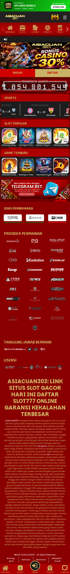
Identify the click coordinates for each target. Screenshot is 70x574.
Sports (48, 32)
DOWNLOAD (58, 7)
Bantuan (26, 559)
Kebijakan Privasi (57, 560)
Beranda (10, 32)
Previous (2, 29)
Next (66, 29)
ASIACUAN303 (11, 420)
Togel (60, 32)
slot (48, 454)
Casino (35, 32)
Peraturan (41, 559)
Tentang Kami (11, 560)
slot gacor (42, 446)
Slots (22, 32)
